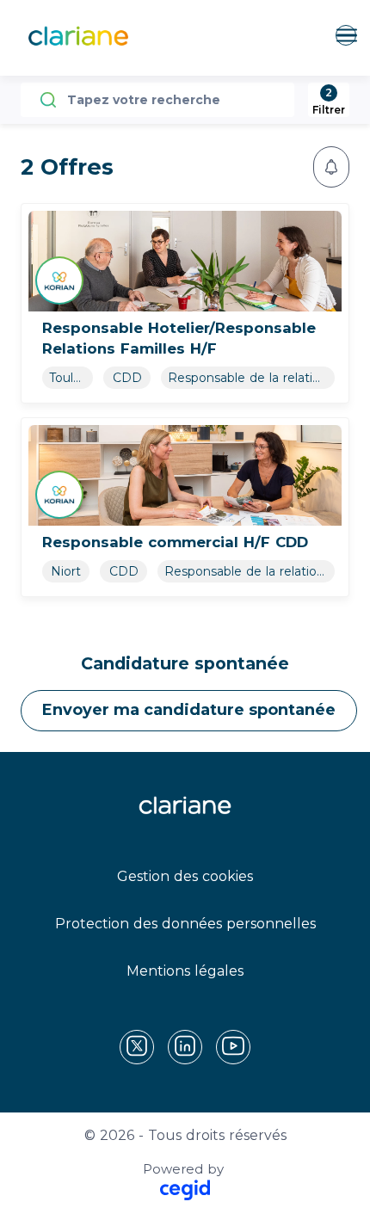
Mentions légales (185, 971)
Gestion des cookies (185, 876)
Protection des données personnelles (185, 923)
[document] (185, 303)
